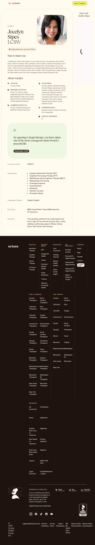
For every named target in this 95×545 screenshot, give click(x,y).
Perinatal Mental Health (44, 266)
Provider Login (81, 265)
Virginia (66, 342)
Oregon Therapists (44, 316)
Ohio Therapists (44, 308)
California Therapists (33, 308)
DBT (42, 250)
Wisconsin (67, 361)
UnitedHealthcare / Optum (46, 473)
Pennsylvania (68, 317)
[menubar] (9, 3)
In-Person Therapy (32, 269)
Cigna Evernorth (32, 473)
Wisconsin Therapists (44, 385)
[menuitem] (9, 3)
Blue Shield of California (33, 441)
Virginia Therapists (44, 359)
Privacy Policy (52, 525)
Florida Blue (44, 407)
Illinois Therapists (33, 350)
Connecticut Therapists (33, 325)
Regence (43, 450)
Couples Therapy (32, 256)
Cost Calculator (56, 250)
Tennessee (68, 330)
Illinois (55, 336)
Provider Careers (68, 251)
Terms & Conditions (45, 525)
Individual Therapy (32, 250)
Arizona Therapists (33, 299)
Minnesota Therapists (33, 376)
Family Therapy (32, 262)
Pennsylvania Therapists (44, 325)
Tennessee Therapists (44, 342)
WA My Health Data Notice (68, 528)
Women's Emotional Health (44, 285)
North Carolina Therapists (44, 300)
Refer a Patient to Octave (68, 277)
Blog (78, 252)
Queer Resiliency (44, 274)
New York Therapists (33, 393)
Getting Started (56, 256)
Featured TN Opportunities (70, 270)
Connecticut (57, 317)
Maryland (56, 342)
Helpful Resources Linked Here (40, 506)
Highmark (43, 428)
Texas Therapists (44, 350)
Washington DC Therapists (44, 377)
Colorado (56, 311)
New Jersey (57, 361)
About (79, 248)
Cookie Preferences (60, 525)
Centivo (31, 461)
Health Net (44, 418)
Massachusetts (58, 348)
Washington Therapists (44, 368)
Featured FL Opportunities (70, 257)
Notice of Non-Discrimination (76, 525)
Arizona (55, 298)
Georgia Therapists (33, 342)
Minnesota (56, 355)
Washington (68, 348)
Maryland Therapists (33, 359)
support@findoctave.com (31, 524)
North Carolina (67, 299)
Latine (43, 260)
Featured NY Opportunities (70, 264)
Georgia (56, 330)
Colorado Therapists (33, 316)
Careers (80, 257)
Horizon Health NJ (43, 440)
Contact (80, 261)
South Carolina (67, 324)
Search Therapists (79, 3)
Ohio (65, 304)
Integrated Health (45, 255)
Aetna (31, 418)
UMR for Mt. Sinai (44, 462)
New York (56, 367)
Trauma (44, 279)
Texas (66, 336)
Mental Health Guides (55, 263)
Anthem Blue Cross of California (33, 432)
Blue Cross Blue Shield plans (33, 452)
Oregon (66, 311)
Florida (55, 323)
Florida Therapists (33, 333)
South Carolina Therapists (44, 334)
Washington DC (68, 356)
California (56, 304)
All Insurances (33, 408)
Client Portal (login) (55, 272)
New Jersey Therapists (33, 385)
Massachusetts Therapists (34, 368)
